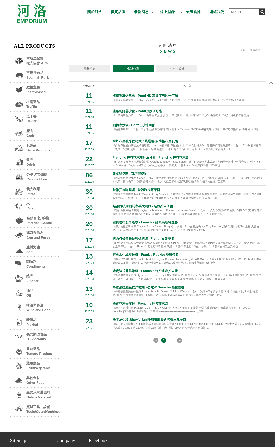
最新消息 (90, 68)
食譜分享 (133, 68)
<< (156, 340)
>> (179, 340)
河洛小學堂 (176, 68)
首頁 (242, 49)
